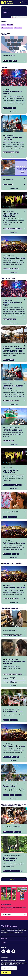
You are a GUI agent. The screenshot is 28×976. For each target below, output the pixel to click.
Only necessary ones (8, 968)
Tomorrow (10, 24)
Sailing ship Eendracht (9, 152)
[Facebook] (8, 951)
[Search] (23, 2)
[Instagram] (3, 951)
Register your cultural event (20, 17)
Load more (12, 879)
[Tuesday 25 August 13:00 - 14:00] (14, 678)
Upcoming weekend (7, 28)
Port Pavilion (6, 440)
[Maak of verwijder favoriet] (24, 55)
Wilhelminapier (7, 268)
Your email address (7, 914)
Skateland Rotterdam (8, 228)
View (25, 61)
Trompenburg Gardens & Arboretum (11, 871)
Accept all (5, 972)
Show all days (13, 112)
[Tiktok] (13, 951)
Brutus (5, 108)
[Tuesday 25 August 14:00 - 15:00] (14, 682)
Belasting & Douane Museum (10, 674)
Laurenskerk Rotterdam (9, 635)
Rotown (5, 60)
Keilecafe (6, 359)
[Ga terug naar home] (7, 2)
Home (6, 8)
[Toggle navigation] (26, 2)
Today (3, 24)
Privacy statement (4, 957)
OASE (5, 517)
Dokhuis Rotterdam (8, 831)
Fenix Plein (6, 720)
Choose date (17, 28)
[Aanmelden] (25, 914)
